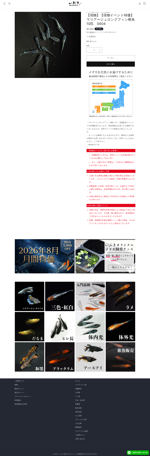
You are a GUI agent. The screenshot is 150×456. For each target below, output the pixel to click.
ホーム (77, 381)
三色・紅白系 (80, 400)
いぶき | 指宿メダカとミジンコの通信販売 (71, 454)
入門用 (77, 392)
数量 (88, 45)
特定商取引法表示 (21, 404)
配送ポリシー (19, 389)
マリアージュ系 (80, 385)
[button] (4, 3)
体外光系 (78, 408)
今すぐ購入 (110, 64)
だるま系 (78, 423)
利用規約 (18, 400)
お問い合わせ (80, 439)
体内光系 (78, 412)
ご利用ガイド (19, 381)
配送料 (92, 32)
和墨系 (77, 404)
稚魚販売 (78, 427)
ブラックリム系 (80, 419)
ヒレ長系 (78, 416)
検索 (16, 385)
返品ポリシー (19, 392)
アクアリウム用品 (81, 431)
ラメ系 (77, 396)
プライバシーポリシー (23, 396)
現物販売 (78, 389)
